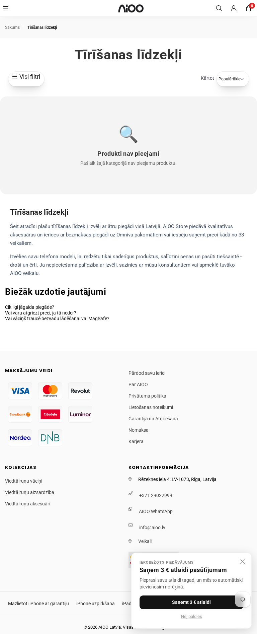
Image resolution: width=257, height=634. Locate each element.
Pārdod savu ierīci (146, 373)
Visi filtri (28, 76)
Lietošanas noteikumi (150, 407)
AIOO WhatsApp (156, 511)
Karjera (136, 441)
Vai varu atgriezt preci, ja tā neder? (40, 312)
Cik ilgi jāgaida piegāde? (29, 307)
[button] (248, 8)
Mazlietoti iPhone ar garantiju (38, 603)
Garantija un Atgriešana (153, 418)
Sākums (12, 27)
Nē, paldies (191, 616)
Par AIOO (138, 384)
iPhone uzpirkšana (95, 603)
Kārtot (207, 78)
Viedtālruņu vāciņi (23, 481)
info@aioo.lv (152, 527)
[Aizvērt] (242, 561)
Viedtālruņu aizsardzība (29, 492)
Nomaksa (138, 430)
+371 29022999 (155, 495)
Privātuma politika (147, 396)
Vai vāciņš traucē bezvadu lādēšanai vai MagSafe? (57, 318)
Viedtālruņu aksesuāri (27, 503)
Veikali (145, 541)
